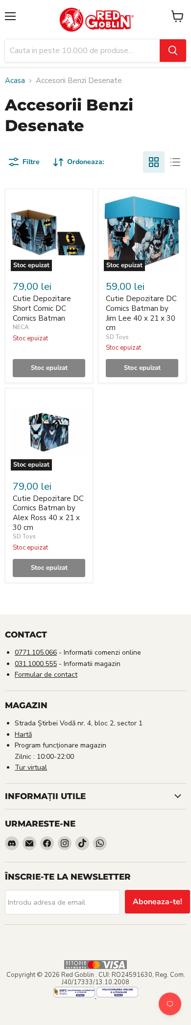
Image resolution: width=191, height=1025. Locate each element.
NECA (21, 327)
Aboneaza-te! (157, 901)
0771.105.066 (36, 652)
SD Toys (117, 337)
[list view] (175, 162)
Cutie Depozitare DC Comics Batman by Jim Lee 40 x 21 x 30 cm (141, 313)
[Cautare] (173, 50)
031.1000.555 (36, 663)
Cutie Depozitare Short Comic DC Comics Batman (42, 308)
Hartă (23, 734)
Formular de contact (46, 674)
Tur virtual (31, 767)
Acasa (15, 81)
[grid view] (154, 162)
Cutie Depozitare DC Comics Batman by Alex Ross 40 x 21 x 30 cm (48, 513)
